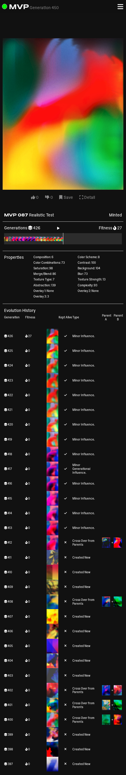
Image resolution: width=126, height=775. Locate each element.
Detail (89, 197)
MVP (19, 7)
